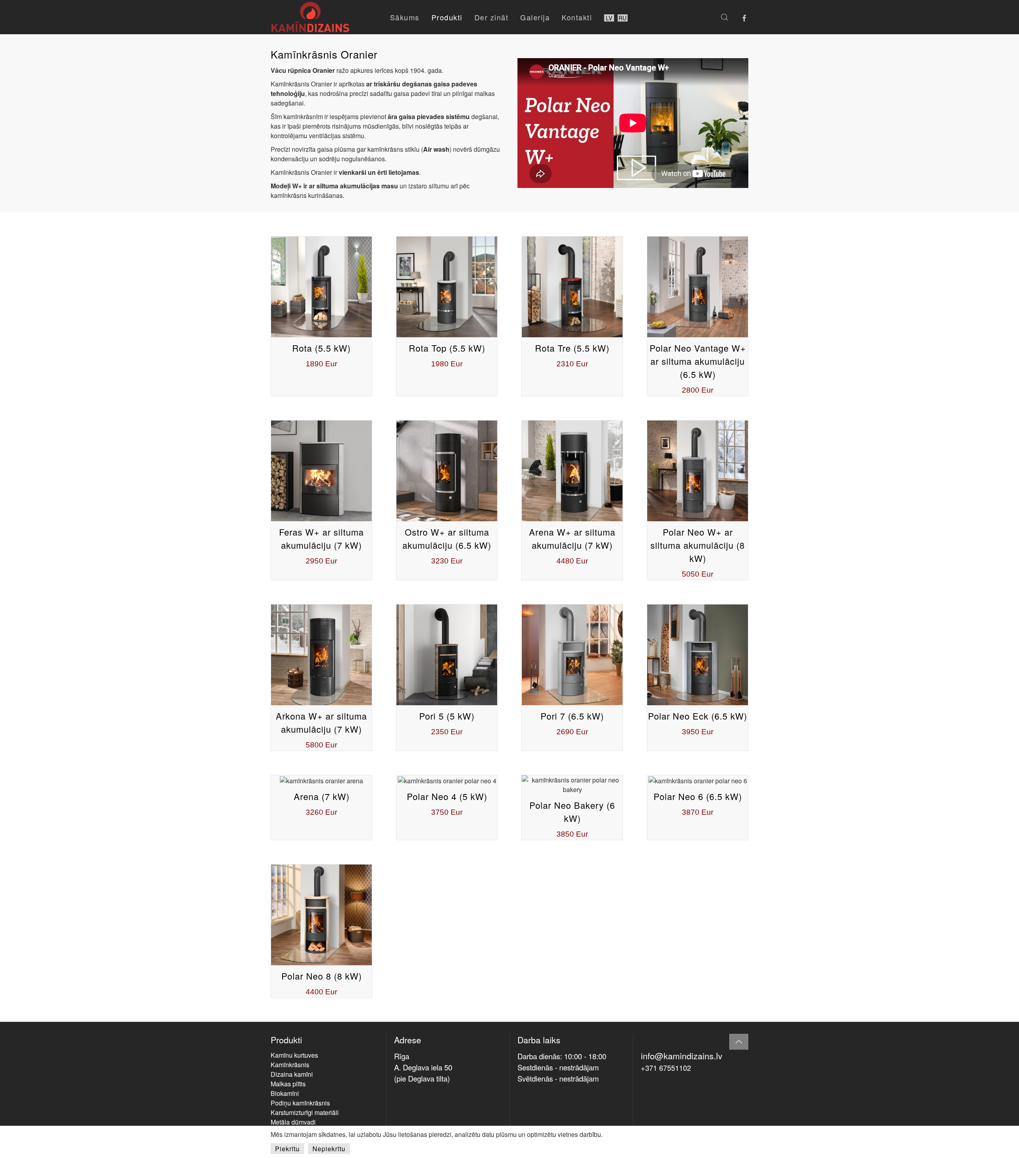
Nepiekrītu (329, 1148)
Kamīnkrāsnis (290, 1064)
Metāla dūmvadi (293, 1122)
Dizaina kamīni (292, 1074)
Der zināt (491, 17)
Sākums (405, 17)
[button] (724, 17)
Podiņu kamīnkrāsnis (300, 1102)
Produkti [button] (447, 17)
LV (609, 18)
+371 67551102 (666, 1067)
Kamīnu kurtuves (294, 1055)
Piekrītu (287, 1148)
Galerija (535, 17)
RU (623, 18)
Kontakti (577, 17)
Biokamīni (285, 1093)
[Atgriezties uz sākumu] (310, 17)
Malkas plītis (288, 1083)
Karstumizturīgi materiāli (305, 1112)
